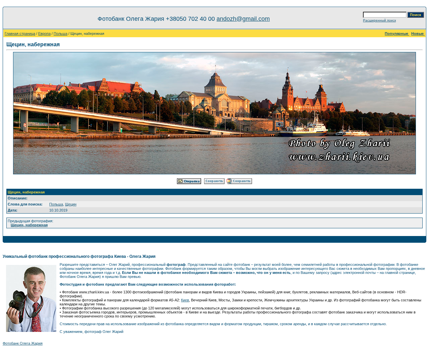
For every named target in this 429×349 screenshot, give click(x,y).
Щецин (70, 204)
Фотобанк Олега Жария (23, 343)
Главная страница (20, 34)
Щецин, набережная (29, 225)
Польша (60, 34)
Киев (185, 300)
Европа (44, 34)
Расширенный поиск (379, 20)
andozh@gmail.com (243, 18)
